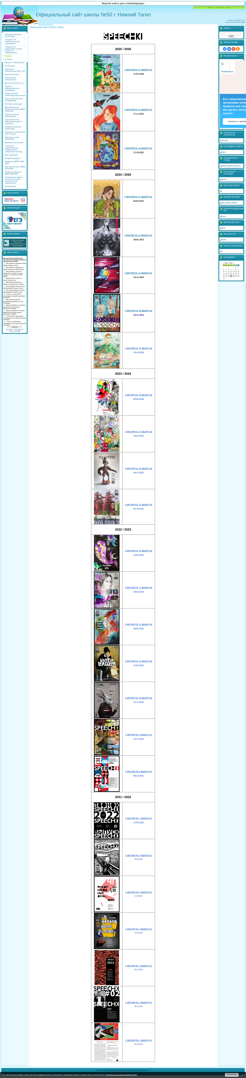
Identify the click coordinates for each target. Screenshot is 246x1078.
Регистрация (220, 7)
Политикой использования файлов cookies (121, 1075)
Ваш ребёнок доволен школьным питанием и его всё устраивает (13, 301)
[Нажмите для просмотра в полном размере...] (123, 39)
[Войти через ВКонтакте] (229, 49)
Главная (210, 7)
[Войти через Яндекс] (233, 49)
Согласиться (231, 1074)
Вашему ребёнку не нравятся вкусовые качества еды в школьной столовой (14, 306)
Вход (228, 7)
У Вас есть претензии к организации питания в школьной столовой (14, 295)
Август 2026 (228, 263)
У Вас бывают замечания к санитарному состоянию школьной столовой (14, 317)
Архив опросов (18, 329)
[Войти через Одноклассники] (238, 49)
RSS (243, 22)
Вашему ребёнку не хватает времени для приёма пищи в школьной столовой (14, 312)
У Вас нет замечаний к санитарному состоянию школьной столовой (14, 323)
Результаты (10, 329)
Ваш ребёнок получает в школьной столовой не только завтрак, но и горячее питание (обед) (13, 273)
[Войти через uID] (225, 49)
